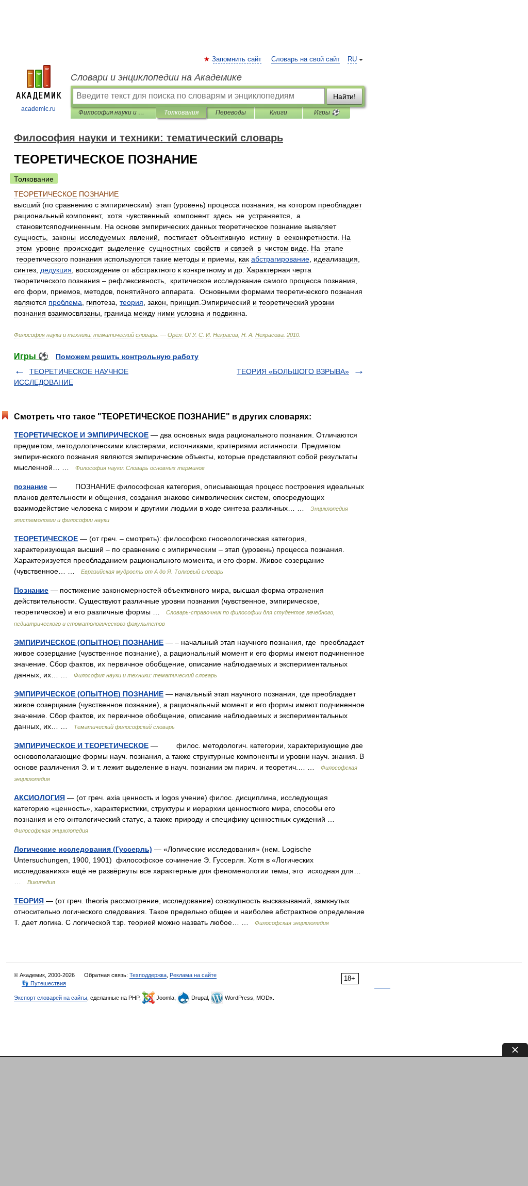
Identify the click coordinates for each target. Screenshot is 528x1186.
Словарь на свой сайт (305, 59)
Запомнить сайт (237, 59)
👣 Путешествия (44, 983)
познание (30, 486)
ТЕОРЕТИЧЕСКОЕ (46, 538)
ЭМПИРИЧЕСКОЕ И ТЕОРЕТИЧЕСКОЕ (81, 745)
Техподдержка (148, 975)
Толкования (181, 112)
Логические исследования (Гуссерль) (83, 849)
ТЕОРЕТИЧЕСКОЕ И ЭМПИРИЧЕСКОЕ (81, 435)
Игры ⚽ (326, 112)
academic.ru (38, 108)
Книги (278, 112)
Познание (31, 590)
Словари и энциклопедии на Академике (156, 77)
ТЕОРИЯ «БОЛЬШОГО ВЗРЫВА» (293, 371)
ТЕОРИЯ (29, 901)
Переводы (231, 112)
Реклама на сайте (193, 975)
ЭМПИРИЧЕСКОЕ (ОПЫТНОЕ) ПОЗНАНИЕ (88, 642)
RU (352, 59)
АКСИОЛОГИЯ (39, 797)
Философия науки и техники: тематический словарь (113, 112)
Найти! (344, 96)
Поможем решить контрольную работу (127, 356)
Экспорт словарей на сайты (50, 998)
